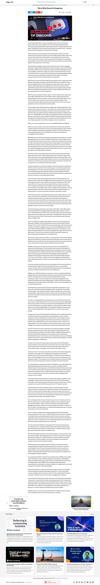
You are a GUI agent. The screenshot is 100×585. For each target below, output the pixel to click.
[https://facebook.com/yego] (74, 582)
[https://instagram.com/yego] (79, 582)
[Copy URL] (41, 12)
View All (92, 514)
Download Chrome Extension (60, 5)
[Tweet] (31, 12)
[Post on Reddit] (36, 12)
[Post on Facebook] (29, 12)
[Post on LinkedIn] (34, 12)
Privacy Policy (29, 582)
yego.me (9, 2)
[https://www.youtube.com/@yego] (87, 582)
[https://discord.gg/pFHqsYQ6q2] (93, 582)
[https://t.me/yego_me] (90, 582)
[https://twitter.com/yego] (77, 582)
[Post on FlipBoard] (39, 12)
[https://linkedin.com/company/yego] (82, 582)
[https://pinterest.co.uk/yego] (85, 582)
